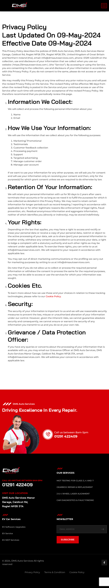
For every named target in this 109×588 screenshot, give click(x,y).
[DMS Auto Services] (19, 5)
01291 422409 (65, 436)
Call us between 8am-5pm (71, 432)
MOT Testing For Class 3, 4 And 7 (75, 480)
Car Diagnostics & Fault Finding (75, 500)
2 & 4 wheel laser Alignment (73, 493)
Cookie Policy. (53, 296)
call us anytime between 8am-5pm (22, 480)
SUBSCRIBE (68, 539)
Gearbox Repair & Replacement (75, 487)
